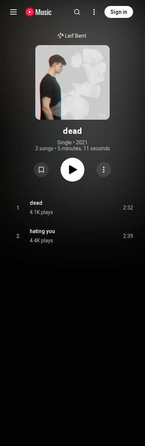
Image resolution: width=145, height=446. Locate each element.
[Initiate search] (77, 12)
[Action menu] (103, 169)
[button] (41, 169)
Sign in (118, 12)
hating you (42, 231)
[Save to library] (41, 169)
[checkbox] (127, 207)
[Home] (38, 11)
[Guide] (13, 11)
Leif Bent (75, 36)
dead (36, 203)
